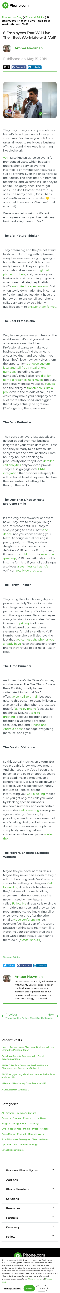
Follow (10, 1236)
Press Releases (40, 1128)
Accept (29, 1288)
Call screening (29, 810)
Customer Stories (11, 1118)
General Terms (34, 1279)
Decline (41, 1288)
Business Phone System (22, 1170)
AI (3, 1113)
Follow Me (19, 903)
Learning (34, 1123)
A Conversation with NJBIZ (15, 1089)
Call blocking (36, 794)
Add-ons (12, 1180)
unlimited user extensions (30, 286)
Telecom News (40, 1139)
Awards (10, 1113)
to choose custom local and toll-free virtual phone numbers (26, 367)
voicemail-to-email (25, 696)
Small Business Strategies (16, 1139)
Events (27, 1118)
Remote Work (36, 1134)
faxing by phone (25, 708)
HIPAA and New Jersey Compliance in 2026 (24, 1083)
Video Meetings (29, 1144)
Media (26, 1128)
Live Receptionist (11, 1128)
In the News (39, 1118)
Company (13, 1227)
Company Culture (26, 1113)
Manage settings (12, 1288)
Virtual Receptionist (13, 1149)
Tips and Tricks (35, 17)
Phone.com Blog (12, 17)
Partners (12, 1217)
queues (49, 384)
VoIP (6, 157)
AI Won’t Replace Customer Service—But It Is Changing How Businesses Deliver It (25, 1067)
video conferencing (26, 919)
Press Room (8, 1134)
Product (21, 1134)
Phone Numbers (17, 1189)
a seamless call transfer (33, 566)
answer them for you (42, 306)
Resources (13, 1208)
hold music (35, 380)
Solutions (12, 1199)
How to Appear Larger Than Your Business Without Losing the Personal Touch (28, 1048)
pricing (24, 623)
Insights (6, 1123)
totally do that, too (28, 570)
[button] (6, 67)
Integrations (19, 1123)
